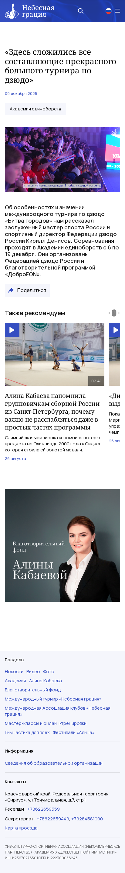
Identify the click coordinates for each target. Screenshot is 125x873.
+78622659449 (53, 819)
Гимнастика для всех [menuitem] (27, 732)
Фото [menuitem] (48, 672)
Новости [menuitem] (14, 672)
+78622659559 (43, 809)
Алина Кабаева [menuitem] (45, 681)
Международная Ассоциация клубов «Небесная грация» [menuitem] (57, 711)
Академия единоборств (35, 109)
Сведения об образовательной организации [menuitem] (54, 763)
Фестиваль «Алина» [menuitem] (74, 732)
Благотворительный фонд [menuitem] (33, 690)
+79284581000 (87, 819)
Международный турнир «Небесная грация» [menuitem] (53, 699)
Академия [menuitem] (15, 681)
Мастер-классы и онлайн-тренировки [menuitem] (45, 723)
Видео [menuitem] (33, 672)
